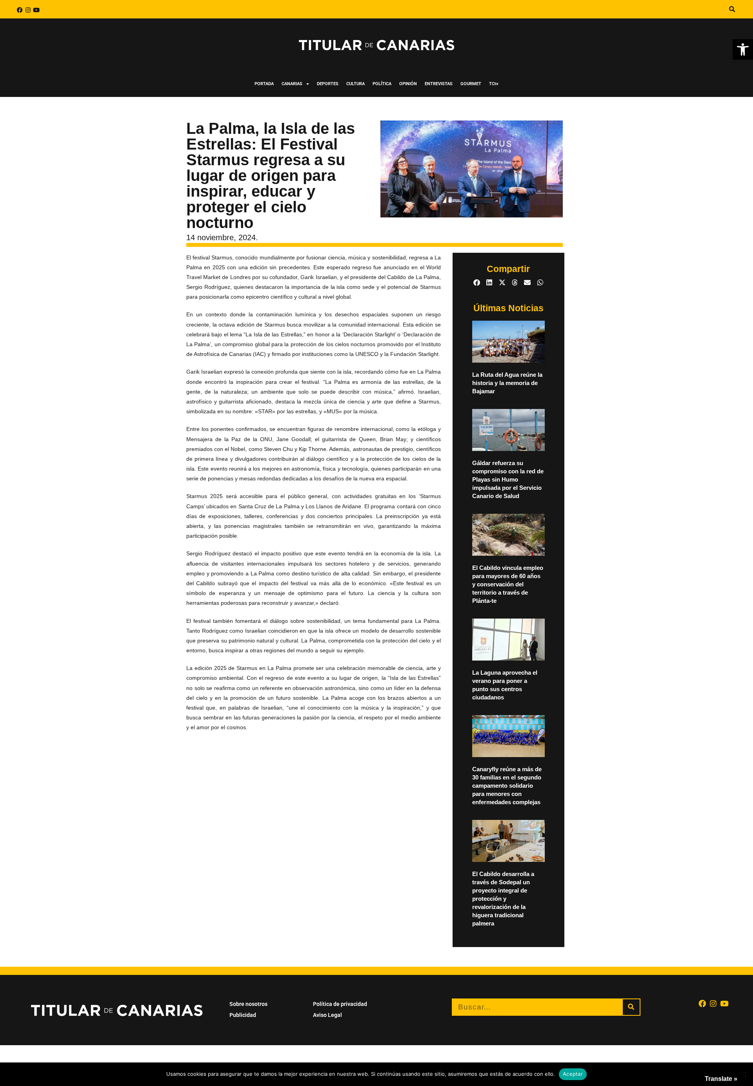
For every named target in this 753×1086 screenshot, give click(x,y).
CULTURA (355, 83)
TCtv (493, 83)
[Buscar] (631, 1007)
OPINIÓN (408, 83)
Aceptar (573, 1074)
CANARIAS (292, 83)
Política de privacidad (340, 1004)
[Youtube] (36, 10)
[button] (743, 49)
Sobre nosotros (248, 1004)
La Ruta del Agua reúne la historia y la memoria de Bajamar (507, 382)
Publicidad (242, 1015)
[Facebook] (20, 10)
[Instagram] (28, 10)
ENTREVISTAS (439, 83)
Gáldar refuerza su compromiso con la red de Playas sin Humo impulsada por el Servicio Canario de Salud (508, 479)
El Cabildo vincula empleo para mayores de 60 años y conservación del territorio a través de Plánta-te (507, 584)
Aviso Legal (327, 1015)
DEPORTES (327, 83)
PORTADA (264, 83)
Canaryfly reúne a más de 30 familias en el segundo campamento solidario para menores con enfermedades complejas (507, 785)
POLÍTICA (382, 83)
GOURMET (470, 83)
